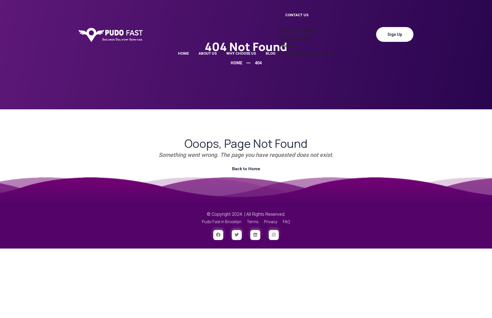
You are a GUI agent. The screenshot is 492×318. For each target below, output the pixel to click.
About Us (207, 53)
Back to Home (246, 168)
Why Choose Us (241, 53)
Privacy (270, 221)
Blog (271, 53)
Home (183, 53)
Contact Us (296, 15)
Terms (253, 221)
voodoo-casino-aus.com (307, 53)
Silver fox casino (298, 31)
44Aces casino (296, 38)
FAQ (286, 221)
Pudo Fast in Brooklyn (221, 221)
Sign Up (395, 34)
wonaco (289, 45)
